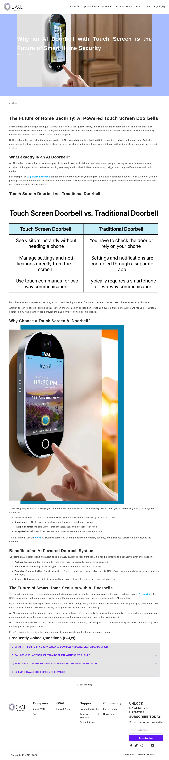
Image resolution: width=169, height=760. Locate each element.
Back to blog (86, 685)
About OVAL (39, 709)
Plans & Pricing (64, 709)
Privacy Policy (129, 755)
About (107, 6)
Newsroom (109, 714)
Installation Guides (89, 709)
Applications (91, 6)
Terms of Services (146, 755)
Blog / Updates (111, 709)
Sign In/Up (160, 6)
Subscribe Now (146, 738)
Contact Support (88, 722)
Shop (138, 6)
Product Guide (124, 6)
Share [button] (14, 103)
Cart (147, 6)
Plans (74, 6)
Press (35, 714)
